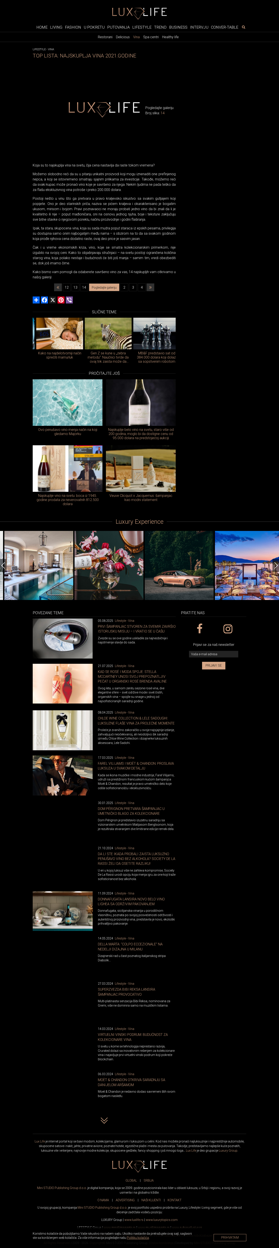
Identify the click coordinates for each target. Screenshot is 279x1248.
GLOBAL (131, 1180)
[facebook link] (199, 629)
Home (42, 27)
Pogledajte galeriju (104, 287)
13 (75, 287)
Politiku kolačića (138, 1237)
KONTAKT (175, 1200)
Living (56, 27)
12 (67, 287)
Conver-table (224, 27)
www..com (162, 1220)
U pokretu (94, 27)
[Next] (275, 565)
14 (84, 287)
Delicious (123, 37)
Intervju (199, 27)
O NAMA (103, 1200)
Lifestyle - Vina (124, 620)
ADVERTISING (125, 1200)
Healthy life (170, 37)
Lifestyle (141, 27)
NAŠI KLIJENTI (151, 1200)
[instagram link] (227, 629)
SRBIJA (149, 1180)
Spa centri (151, 37)
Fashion (73, 27)
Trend (160, 27)
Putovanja (118, 27)
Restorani (105, 37)
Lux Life (40, 1141)
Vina (136, 37)
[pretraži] (243, 27)
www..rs (133, 1220)
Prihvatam (230, 1237)
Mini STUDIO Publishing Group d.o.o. (62, 1188)
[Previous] (3, 565)
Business (178, 27)
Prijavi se (214, 665)
